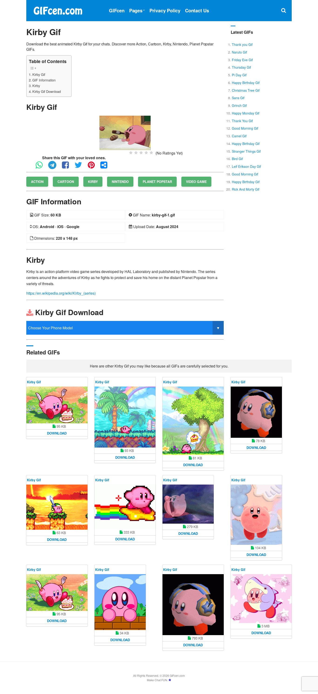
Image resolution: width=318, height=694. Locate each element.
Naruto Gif (239, 52)
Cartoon (66, 181)
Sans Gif (238, 97)
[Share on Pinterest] (93, 167)
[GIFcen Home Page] (57, 10)
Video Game (196, 181)
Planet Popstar (157, 181)
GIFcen (117, 10)
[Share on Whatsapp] (41, 167)
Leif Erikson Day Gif (246, 166)
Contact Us (197, 10)
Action (37, 181)
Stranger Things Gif (246, 151)
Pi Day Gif (239, 75)
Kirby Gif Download (46, 91)
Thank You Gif (242, 120)
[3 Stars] (141, 152)
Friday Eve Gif (242, 59)
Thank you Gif (242, 44)
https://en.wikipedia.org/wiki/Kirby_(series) (61, 293)
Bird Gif (237, 158)
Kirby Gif (38, 74)
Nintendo (120, 181)
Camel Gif (239, 136)
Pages (135, 10)
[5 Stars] (151, 152)
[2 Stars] (136, 152)
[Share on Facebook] (68, 167)
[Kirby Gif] (125, 132)
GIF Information (44, 79)
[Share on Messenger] (106, 167)
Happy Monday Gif (245, 113)
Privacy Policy (164, 10)
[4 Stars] (146, 152)
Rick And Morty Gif (245, 189)
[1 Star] (131, 152)
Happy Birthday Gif (246, 82)
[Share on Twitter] (80, 167)
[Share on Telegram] (54, 167)
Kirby (36, 85)
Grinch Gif (239, 105)
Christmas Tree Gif (246, 90)
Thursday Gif (241, 67)
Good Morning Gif (245, 128)
